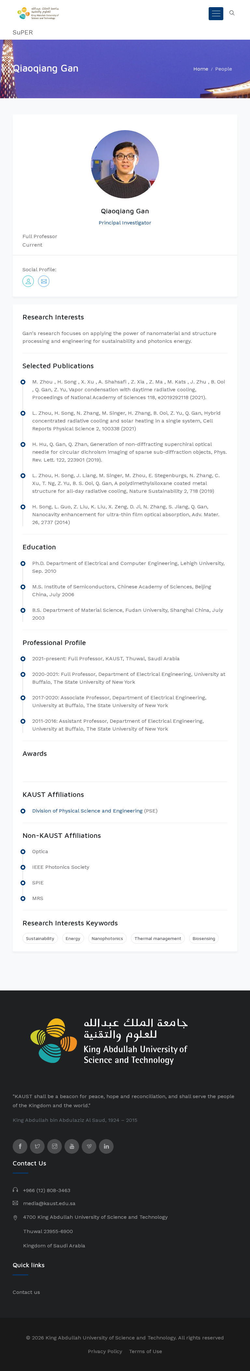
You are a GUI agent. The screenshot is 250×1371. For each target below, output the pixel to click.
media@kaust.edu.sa (49, 1203)
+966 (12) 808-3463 (46, 1190)
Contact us (26, 1292)
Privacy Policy (105, 1351)
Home (200, 69)
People (223, 69)
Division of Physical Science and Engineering (87, 811)
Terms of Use (145, 1351)
